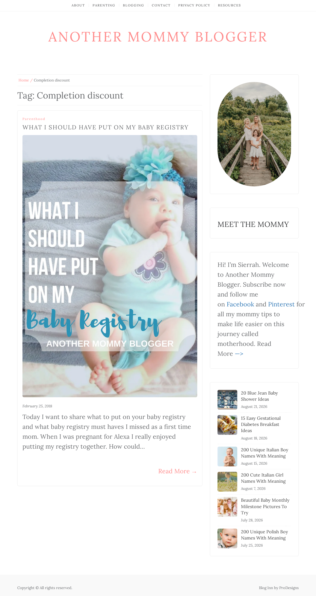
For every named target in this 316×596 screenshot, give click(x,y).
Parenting (104, 5)
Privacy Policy (194, 5)
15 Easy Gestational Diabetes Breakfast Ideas (261, 424)
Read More (177, 471)
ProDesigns (289, 587)
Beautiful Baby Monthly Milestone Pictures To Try (265, 506)
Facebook (240, 304)
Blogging (133, 5)
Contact (161, 5)
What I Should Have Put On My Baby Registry (105, 127)
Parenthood (33, 119)
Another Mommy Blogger (158, 36)
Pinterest (281, 304)
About (78, 5)
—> (239, 354)
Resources (229, 5)
